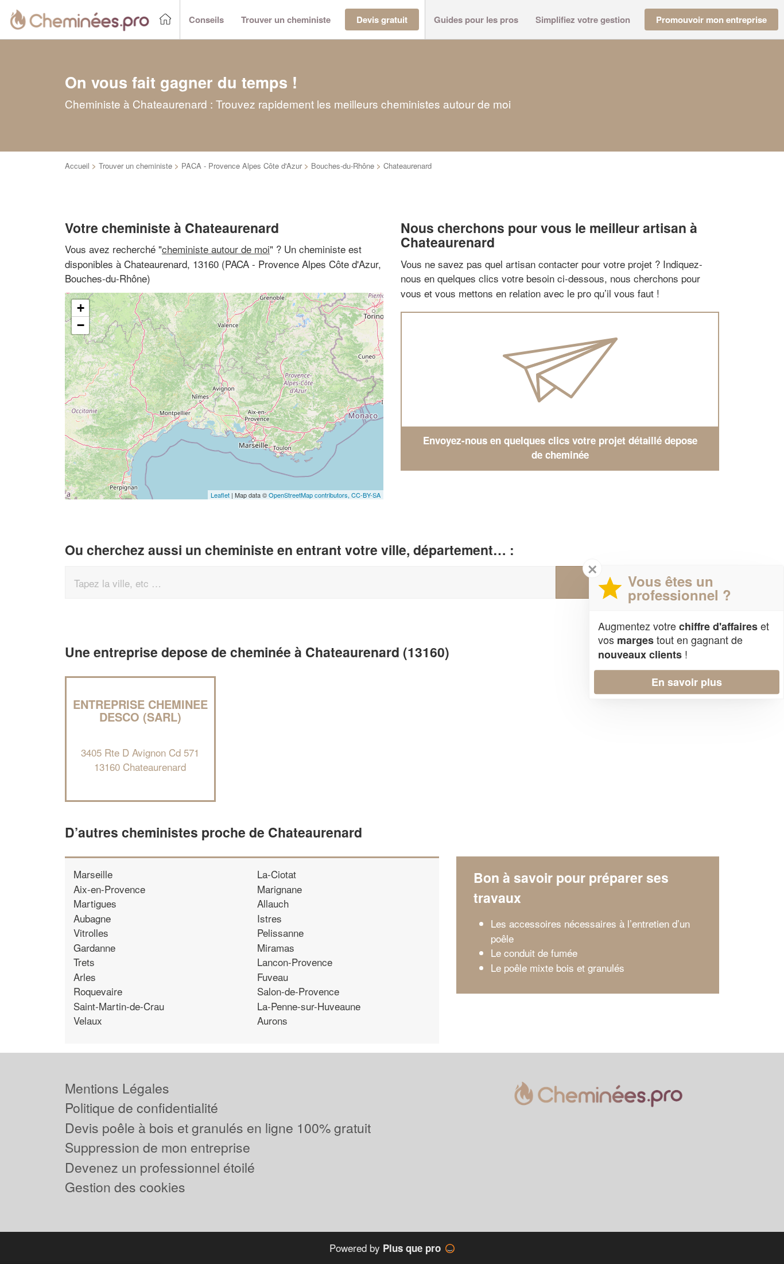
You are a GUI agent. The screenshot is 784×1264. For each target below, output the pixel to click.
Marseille (92, 874)
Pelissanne (280, 932)
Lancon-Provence (294, 962)
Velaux (87, 1020)
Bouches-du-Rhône (342, 165)
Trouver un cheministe (135, 165)
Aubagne (92, 918)
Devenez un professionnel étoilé (160, 1167)
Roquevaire (97, 991)
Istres (269, 918)
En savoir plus (686, 681)
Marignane (279, 889)
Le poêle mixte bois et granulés (557, 967)
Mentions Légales (117, 1088)
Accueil (77, 165)
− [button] (80, 325)
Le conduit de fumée (534, 952)
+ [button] (80, 308)
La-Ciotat (276, 874)
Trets (84, 962)
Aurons (272, 1020)
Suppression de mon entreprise (157, 1147)
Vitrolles (90, 932)
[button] (206, 19)
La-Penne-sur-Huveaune (308, 1006)
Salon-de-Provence (298, 991)
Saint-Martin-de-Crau (118, 1006)
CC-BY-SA (366, 494)
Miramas (275, 947)
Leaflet (220, 494)
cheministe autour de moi (216, 249)
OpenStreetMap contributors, (310, 494)
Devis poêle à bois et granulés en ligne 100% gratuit (218, 1127)
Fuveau (272, 977)
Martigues (95, 903)
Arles (84, 977)
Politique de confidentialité (141, 1107)
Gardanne (94, 947)
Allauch (273, 903)
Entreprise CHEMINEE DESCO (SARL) (140, 710)
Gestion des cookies (125, 1186)
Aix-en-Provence (109, 889)
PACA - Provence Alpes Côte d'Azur (241, 165)
